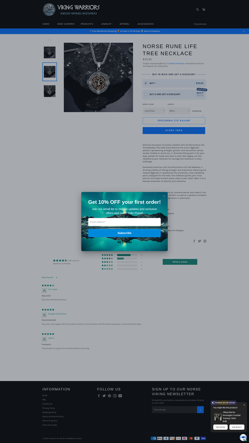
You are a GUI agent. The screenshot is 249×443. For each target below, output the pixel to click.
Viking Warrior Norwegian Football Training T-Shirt (231, 415)
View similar (220, 427)
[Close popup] (244, 405)
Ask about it (237, 427)
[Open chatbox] (243, 437)
